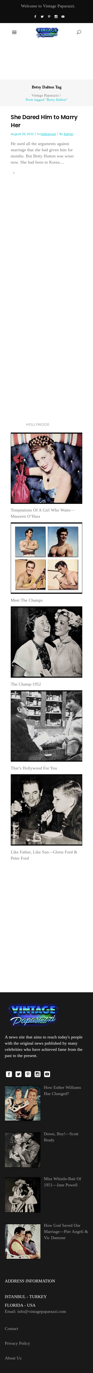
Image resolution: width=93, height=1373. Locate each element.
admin (68, 134)
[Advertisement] (46, 60)
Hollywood (48, 134)
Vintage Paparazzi (44, 95)
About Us (13, 1358)
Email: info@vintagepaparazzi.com (35, 1311)
